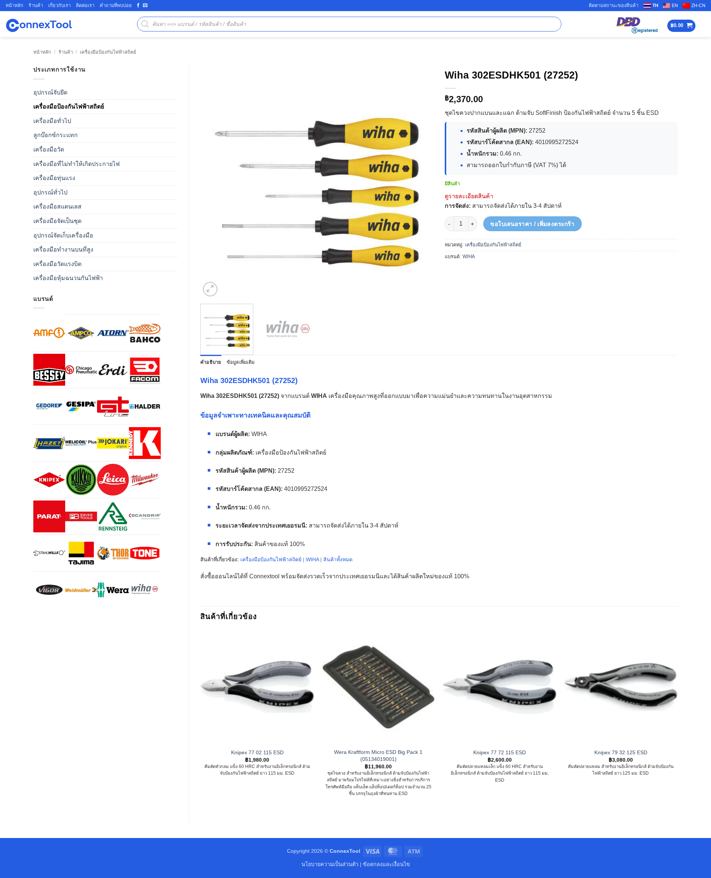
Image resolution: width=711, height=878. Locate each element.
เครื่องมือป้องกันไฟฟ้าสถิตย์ (108, 52)
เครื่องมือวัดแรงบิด (57, 264)
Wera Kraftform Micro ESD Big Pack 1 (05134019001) (378, 755)
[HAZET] (49, 443)
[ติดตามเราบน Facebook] (138, 5)
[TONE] (145, 553)
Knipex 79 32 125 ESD (620, 752)
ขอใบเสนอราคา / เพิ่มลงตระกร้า (532, 224)
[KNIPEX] (49, 480)
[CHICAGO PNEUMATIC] (81, 370)
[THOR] (113, 553)
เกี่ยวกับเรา (59, 5)
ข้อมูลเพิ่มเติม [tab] (241, 362)
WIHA (469, 256)
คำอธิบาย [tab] (210, 362)
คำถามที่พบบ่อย (116, 5)
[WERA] (113, 590)
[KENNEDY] (145, 443)
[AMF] (49, 333)
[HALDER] (145, 406)
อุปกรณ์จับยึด (50, 92)
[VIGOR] (49, 590)
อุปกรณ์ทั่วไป (50, 192)
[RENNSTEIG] (113, 516)
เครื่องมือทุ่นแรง (54, 178)
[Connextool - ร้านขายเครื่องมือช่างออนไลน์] (39, 24)
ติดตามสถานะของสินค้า (613, 5)
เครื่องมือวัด (48, 149)
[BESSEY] (49, 370)
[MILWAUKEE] (145, 480)
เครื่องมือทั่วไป (52, 121)
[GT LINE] (113, 406)
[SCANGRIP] (145, 516)
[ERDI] (113, 370)
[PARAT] (49, 516)
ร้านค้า (36, 5)
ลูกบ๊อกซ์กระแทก (55, 135)
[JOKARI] (113, 443)
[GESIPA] (81, 406)
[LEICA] (113, 480)
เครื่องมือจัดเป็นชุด (57, 221)
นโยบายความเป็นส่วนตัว (329, 864)
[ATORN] (113, 333)
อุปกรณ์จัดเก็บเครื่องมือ (63, 235)
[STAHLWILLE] (49, 553)
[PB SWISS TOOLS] (81, 516)
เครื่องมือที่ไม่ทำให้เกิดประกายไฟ (76, 164)
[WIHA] (145, 590)
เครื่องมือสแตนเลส (57, 206)
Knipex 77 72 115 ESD (499, 752)
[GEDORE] (49, 406)
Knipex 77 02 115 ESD (257, 752)
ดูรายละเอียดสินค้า (469, 196)
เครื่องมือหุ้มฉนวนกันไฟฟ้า (68, 278)
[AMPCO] (81, 333)
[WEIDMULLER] (81, 590)
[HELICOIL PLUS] (81, 443)
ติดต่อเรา (85, 5)
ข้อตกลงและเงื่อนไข (386, 864)
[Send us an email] (145, 5)
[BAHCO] (145, 333)
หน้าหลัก (14, 5)
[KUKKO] (81, 480)
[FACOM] (145, 370)
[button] (681, 26)
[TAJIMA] (81, 553)
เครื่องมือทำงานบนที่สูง (63, 249)
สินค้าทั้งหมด (338, 559)
